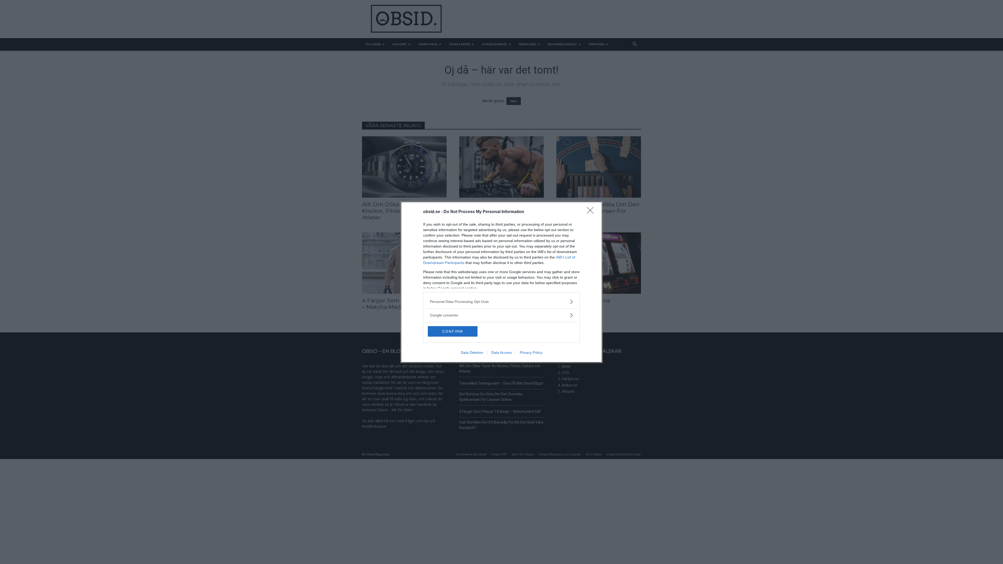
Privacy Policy (531, 352)
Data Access (501, 352)
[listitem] (501, 301)
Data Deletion (472, 352)
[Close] (592, 212)
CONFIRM (452, 331)
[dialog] (501, 282)
